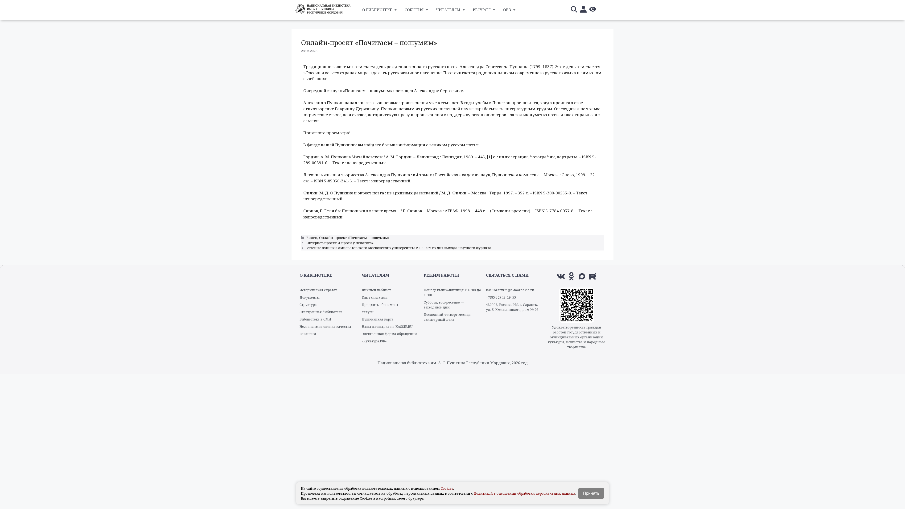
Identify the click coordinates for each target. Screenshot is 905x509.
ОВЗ (507, 9)
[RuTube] (592, 276)
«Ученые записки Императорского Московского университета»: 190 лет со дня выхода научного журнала (398, 248)
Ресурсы (482, 9)
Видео (311, 237)
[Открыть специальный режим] (592, 10)
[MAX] (582, 276)
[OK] (571, 276)
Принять (591, 493)
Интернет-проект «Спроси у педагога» (340, 243)
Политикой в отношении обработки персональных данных (524, 493)
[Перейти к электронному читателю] (583, 10)
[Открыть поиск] (573, 10)
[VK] (561, 276)
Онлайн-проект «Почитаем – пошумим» (354, 237)
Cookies (447, 488)
